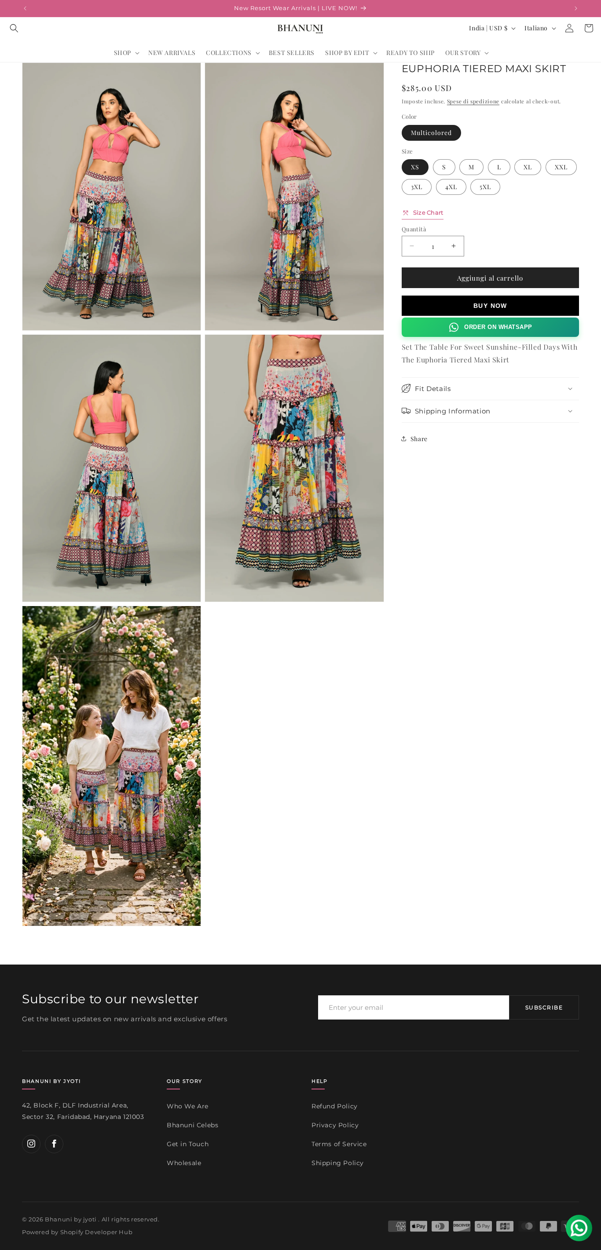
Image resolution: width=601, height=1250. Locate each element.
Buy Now (490, 305)
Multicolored (431, 132)
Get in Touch (188, 1144)
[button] (14, 28)
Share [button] (419, 439)
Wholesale (184, 1162)
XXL (561, 167)
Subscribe (544, 1008)
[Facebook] (54, 1143)
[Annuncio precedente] (25, 8)
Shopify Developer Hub (96, 1232)
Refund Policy (334, 1106)
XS (415, 167)
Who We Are (188, 1106)
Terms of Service (339, 1144)
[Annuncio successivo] (576, 8)
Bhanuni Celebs (192, 1125)
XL (528, 167)
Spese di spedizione (473, 101)
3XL (416, 187)
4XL (451, 187)
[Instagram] (31, 1143)
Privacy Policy (335, 1125)
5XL (485, 187)
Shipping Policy (337, 1162)
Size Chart (428, 212)
